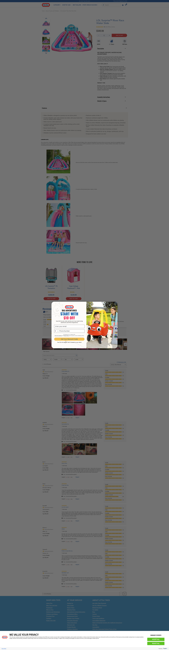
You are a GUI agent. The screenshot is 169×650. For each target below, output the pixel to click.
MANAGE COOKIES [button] (155, 635)
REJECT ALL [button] (156, 643)
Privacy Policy (4, 648)
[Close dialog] (116, 303)
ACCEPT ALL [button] (155, 639)
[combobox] (56, 331)
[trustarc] (165, 648)
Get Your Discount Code (69, 339)
